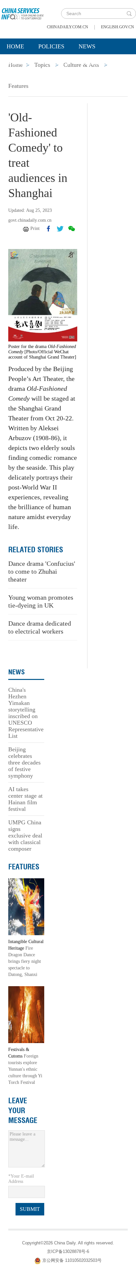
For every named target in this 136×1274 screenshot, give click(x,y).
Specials (20, 63)
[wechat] (71, 228)
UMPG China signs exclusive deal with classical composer (25, 835)
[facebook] (48, 228)
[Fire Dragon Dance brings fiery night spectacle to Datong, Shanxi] (26, 906)
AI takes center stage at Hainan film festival (25, 799)
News (87, 46)
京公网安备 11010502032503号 (72, 1260)
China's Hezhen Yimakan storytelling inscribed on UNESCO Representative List (26, 713)
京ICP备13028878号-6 (68, 1251)
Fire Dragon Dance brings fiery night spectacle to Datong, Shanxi (24, 961)
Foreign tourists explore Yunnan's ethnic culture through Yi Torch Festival (25, 1069)
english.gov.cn (117, 27)
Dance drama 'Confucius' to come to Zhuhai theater (41, 571)
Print (35, 228)
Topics (58, 63)
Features (18, 86)
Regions (96, 63)
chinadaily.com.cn (67, 27)
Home (15, 46)
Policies (51, 46)
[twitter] (60, 228)
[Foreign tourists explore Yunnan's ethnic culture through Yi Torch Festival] (26, 1014)
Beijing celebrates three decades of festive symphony (24, 762)
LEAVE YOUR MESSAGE (22, 1110)
